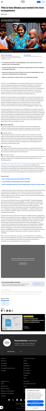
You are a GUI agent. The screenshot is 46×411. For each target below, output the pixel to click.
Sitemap (23, 406)
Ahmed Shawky (27, 55)
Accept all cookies (35, 401)
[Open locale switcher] (1, 407)
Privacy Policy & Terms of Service (23, 403)
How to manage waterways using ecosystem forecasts (16, 179)
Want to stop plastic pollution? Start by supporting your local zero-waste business (23, 184)
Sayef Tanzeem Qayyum (6, 55)
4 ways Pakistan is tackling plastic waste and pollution (16, 181)
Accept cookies (23, 263)
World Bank (5, 21)
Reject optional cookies (35, 404)
